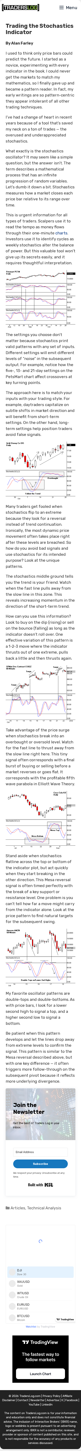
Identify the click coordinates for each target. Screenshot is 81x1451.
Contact (22, 1400)
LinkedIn (47, 1404)
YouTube (34, 1404)
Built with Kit (40, 1184)
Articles (18, 1208)
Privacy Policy (51, 1396)
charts (61, 233)
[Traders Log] (20, 7)
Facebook (71, 1400)
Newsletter (37, 1400)
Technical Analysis (44, 1208)
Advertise (53, 1400)
